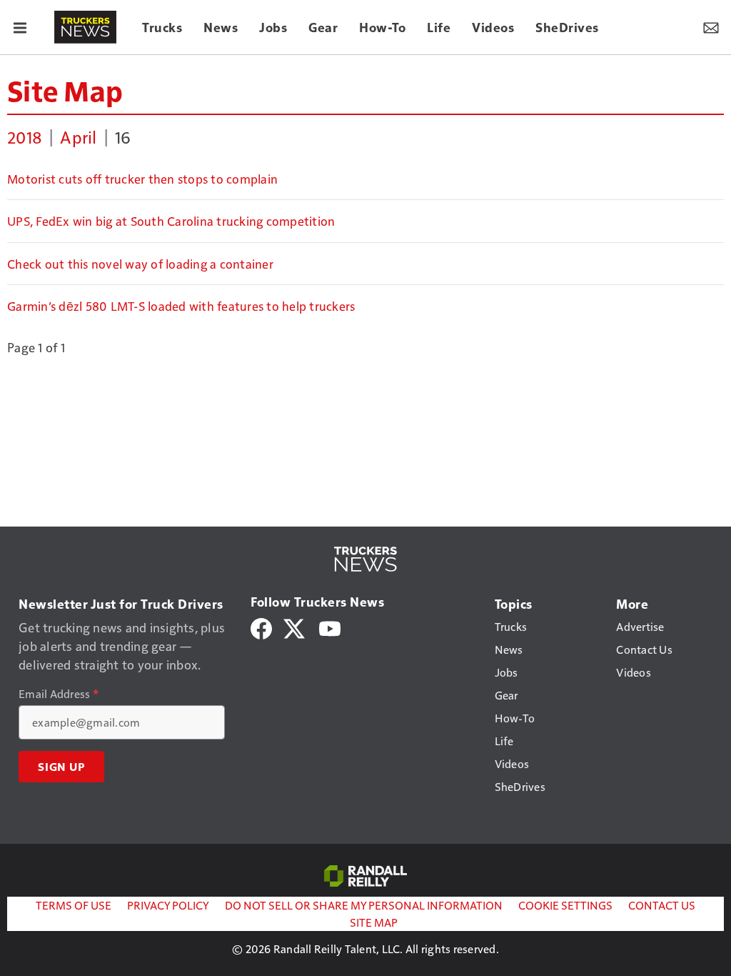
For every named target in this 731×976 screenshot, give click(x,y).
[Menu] (20, 27)
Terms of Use (73, 904)
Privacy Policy (168, 904)
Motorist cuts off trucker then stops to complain (142, 178)
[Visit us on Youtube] (330, 626)
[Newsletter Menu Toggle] (711, 27)
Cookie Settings (565, 904)
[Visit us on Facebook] (261, 626)
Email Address (59, 693)
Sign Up (61, 767)
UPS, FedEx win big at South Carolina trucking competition (171, 221)
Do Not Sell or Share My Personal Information (364, 904)
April (78, 136)
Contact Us (661, 904)
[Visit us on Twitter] (295, 626)
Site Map (65, 90)
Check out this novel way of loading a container (140, 264)
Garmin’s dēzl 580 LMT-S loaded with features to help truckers (181, 306)
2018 (24, 136)
